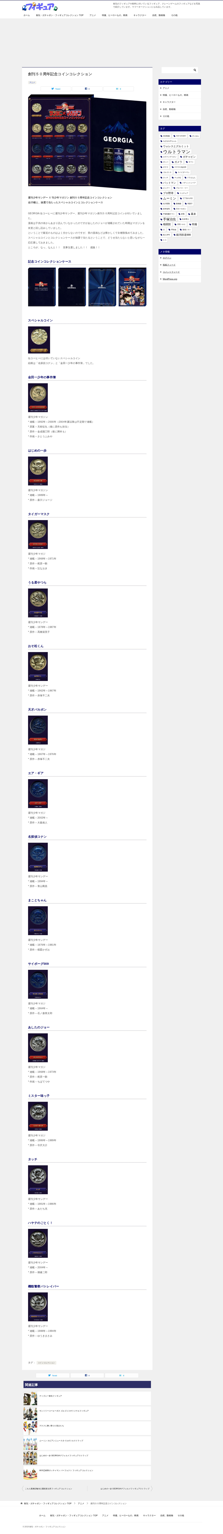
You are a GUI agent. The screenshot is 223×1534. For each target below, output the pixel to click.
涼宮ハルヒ (181, 224)
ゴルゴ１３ (167, 172)
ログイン (167, 258)
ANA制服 (166, 136)
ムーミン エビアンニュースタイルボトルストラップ (61, 1441)
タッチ (165, 177)
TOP (47, 1503)
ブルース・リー (182, 188)
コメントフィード (171, 272)
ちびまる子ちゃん (169, 141)
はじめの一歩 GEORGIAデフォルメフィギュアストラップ (63, 1455)
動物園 (178, 203)
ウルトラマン (176, 151)
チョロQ (177, 177)
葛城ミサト (186, 229)
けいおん (195, 136)
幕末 (193, 214)
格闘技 (167, 224)
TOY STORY (181, 136)
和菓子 (190, 203)
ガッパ (165, 162)
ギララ (165, 167)
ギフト (191, 162)
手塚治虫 (169, 219)
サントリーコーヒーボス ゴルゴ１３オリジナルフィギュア (64, 1411)
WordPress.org (170, 279)
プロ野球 (168, 193)
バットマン (169, 182)
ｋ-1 (164, 240)
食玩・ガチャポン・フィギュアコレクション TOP (59, 15)
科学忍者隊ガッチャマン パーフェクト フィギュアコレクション (66, 1470)
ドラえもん (191, 177)
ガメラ (178, 162)
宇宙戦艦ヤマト (169, 214)
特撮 (194, 224)
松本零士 (185, 219)
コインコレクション (46, 1363)
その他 (174, 15)
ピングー (166, 188)
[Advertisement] (111, 41)
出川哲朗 (166, 203)
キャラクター (139, 15)
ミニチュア (184, 193)
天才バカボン (181, 209)
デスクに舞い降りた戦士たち (51, 1426)
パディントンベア (189, 183)
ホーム (27, 15)
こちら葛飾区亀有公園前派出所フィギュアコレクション (48, 1489)
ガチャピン (189, 156)
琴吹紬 (173, 229)
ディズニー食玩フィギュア (50, 1396)
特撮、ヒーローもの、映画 (114, 15)
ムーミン (169, 198)
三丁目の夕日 (188, 198)
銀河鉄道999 (183, 234)
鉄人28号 (166, 235)
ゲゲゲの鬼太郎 (180, 167)
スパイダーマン (183, 172)
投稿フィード (169, 265)
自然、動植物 (158, 15)
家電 (182, 214)
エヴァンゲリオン (169, 157)
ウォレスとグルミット (176, 146)
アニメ (93, 15)
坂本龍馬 (166, 209)
